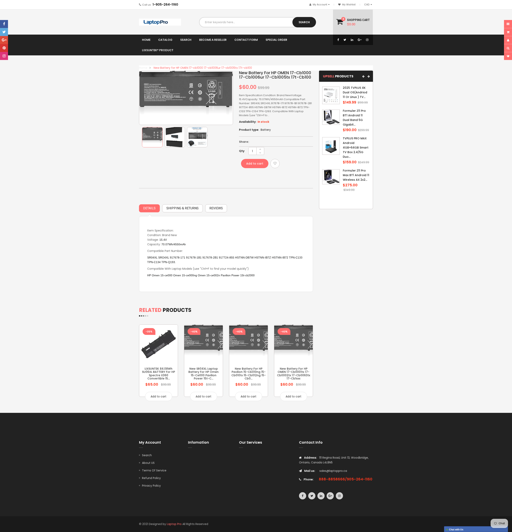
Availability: (247, 122)
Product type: (249, 130)
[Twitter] (4, 32)
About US (148, 463)
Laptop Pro (174, 524)
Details (149, 208)
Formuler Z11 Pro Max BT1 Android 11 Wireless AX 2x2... (356, 175)
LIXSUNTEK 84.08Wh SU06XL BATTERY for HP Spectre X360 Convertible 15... (158, 373)
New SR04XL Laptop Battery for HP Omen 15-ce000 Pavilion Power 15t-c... (203, 373)
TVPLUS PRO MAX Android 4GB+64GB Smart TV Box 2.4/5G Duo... (355, 147)
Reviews (216, 208)
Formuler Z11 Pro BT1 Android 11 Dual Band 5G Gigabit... (354, 118)
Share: (244, 142)
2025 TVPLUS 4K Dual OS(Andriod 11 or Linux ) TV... (355, 92)
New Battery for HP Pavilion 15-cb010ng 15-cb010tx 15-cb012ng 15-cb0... (248, 373)
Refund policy (151, 478)
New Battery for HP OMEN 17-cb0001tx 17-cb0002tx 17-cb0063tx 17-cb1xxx (293, 373)
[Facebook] (4, 24)
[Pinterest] (4, 48)
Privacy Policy (151, 486)
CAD (368, 4)
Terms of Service (154, 470)
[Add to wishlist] (275, 163)
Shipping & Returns (182, 208)
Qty (241, 151)
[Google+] (4, 40)
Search (147, 455)
